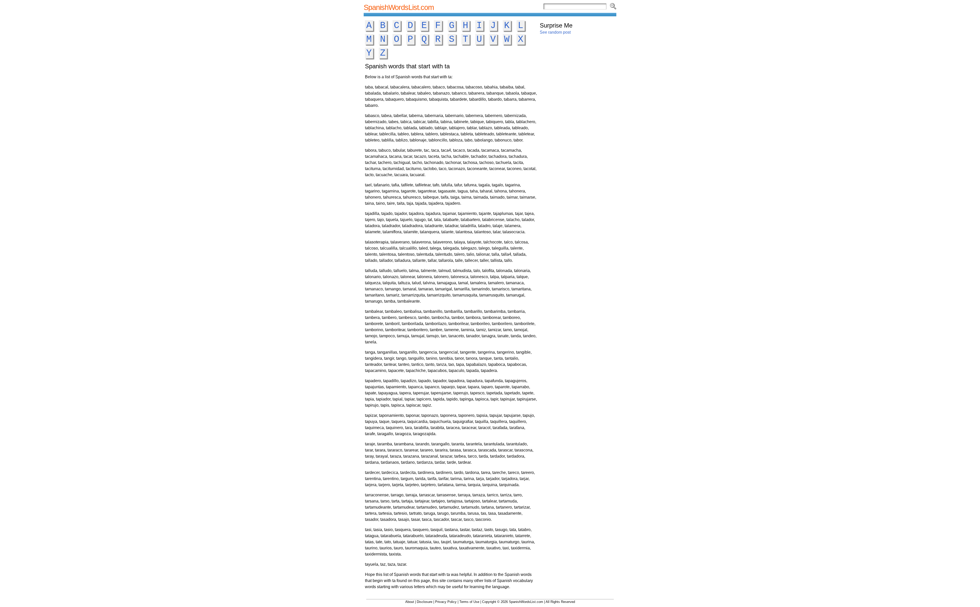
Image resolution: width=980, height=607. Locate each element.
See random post (555, 32)
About (409, 602)
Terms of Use (469, 602)
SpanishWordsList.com (399, 7)
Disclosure (424, 602)
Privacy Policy (446, 602)
